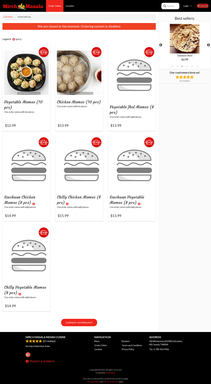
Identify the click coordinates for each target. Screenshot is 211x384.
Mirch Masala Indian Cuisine (46, 337)
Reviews (126, 341)
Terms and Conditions (132, 345)
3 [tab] (182, 66)
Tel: (159, 349)
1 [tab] (172, 66)
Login (186, 6)
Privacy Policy (128, 349)
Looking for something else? (79, 322)
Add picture (43, 52)
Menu (97, 341)
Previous (160, 45)
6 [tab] (197, 66)
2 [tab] (177, 66)
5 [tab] (192, 66)
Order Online (54, 6)
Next (208, 45)
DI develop (110, 372)
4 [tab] (187, 66)
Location (70, 6)
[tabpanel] (184, 45)
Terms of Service (111, 381)
